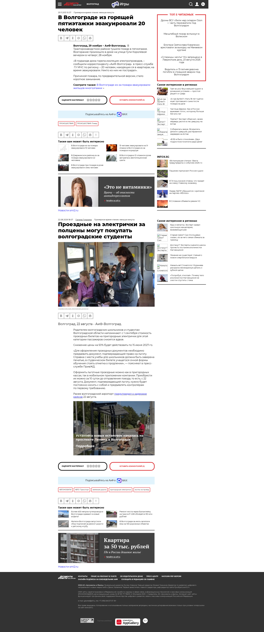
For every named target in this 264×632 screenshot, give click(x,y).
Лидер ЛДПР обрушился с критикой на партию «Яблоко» (186, 192)
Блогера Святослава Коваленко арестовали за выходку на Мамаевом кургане (181, 47)
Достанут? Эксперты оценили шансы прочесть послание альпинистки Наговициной (188, 247)
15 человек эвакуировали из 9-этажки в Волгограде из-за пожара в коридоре (133, 148)
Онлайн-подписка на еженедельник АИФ (98, 579)
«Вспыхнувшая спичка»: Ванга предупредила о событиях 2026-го (185, 162)
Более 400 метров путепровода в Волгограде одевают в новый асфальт (87, 514)
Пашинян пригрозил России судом (186, 171)
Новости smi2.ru (68, 210)
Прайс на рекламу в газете (104, 576)
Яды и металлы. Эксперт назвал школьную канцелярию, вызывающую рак (185, 227)
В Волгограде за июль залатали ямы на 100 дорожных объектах (134, 522)
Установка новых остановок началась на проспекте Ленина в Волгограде (109, 437)
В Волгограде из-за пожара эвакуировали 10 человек (84, 146)
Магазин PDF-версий (171, 576)
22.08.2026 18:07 (65, 219)
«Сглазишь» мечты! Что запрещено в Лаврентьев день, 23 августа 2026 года (181, 60)
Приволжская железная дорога (73, 308)
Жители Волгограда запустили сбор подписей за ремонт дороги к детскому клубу (87, 523)
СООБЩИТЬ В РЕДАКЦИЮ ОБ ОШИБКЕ (138, 579)
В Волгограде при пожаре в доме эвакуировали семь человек (87, 166)
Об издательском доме (131, 576)
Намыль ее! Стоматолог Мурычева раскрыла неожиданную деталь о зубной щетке (186, 267)
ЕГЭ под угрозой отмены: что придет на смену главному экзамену (186, 182)
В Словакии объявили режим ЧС (184, 201)
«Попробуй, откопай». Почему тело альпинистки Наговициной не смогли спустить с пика (187, 277)
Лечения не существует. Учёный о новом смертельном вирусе (186, 256)
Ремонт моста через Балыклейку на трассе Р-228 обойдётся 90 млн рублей (135, 514)
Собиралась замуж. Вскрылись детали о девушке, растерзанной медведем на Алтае (186, 131)
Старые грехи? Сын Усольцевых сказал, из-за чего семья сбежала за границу (187, 237)
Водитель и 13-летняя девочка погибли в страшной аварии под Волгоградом (181, 72)
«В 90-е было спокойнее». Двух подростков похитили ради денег (186, 140)
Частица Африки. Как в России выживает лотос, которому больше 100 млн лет (187, 111)
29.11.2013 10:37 (64, 12)
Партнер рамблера (104, 621)
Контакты (82, 576)
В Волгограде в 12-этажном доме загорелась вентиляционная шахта (135, 157)
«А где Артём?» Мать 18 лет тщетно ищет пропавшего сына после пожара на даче (186, 101)
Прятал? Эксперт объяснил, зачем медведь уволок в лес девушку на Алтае (186, 121)
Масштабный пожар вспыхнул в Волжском (182, 35)
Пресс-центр (152, 576)
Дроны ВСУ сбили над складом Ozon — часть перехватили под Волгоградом (181, 23)
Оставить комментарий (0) (132, 100)
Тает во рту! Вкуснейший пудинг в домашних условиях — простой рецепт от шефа (186, 91)
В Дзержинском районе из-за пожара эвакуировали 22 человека (85, 157)
